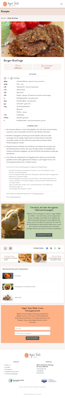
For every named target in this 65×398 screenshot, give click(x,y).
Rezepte (3, 18)
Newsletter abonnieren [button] (12, 371)
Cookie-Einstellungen (11, 374)
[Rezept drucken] (10, 248)
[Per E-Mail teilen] (59, 248)
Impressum (38, 394)
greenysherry (40, 193)
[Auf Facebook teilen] (47, 248)
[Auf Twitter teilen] (51, 248)
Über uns (7, 365)
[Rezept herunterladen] (5, 248)
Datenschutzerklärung (29, 394)
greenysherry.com (16, 197)
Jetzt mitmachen (32, 338)
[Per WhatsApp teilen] (55, 248)
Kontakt (7, 367)
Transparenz (8, 369)
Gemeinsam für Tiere (44, 235)
